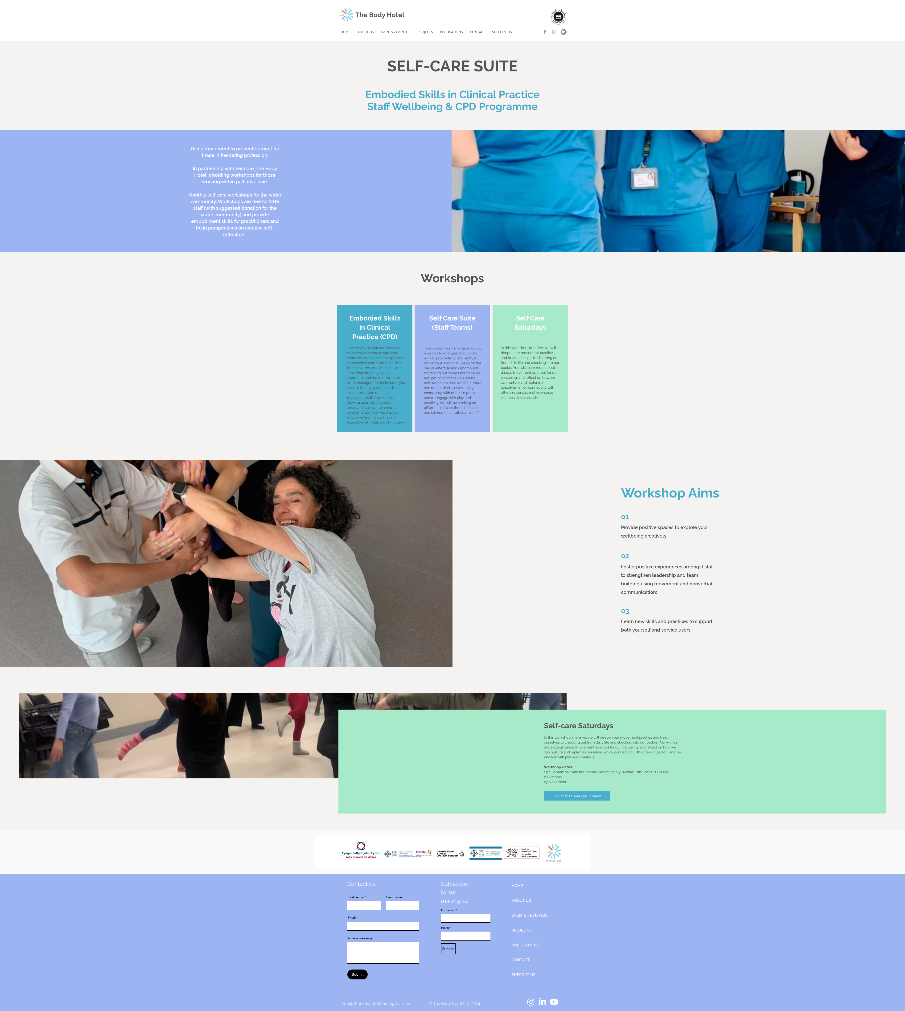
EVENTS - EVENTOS (528, 915)
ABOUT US (521, 900)
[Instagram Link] (554, 32)
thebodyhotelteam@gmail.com (382, 1003)
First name (356, 897)
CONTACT (521, 960)
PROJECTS (521, 930)
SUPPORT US (523, 975)
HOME (517, 886)
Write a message (360, 938)
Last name (394, 897)
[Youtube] (554, 1002)
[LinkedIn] (564, 32)
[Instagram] (530, 1002)
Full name (449, 910)
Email (352, 918)
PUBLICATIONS (525, 945)
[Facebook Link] (545, 32)
